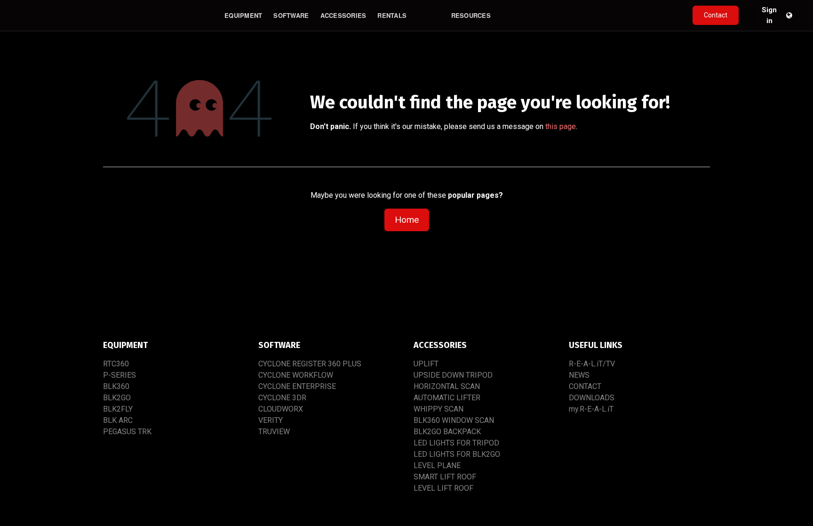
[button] (749, 15)
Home (407, 219)
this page (560, 126)
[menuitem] (243, 15)
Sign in (769, 15)
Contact (715, 15)
